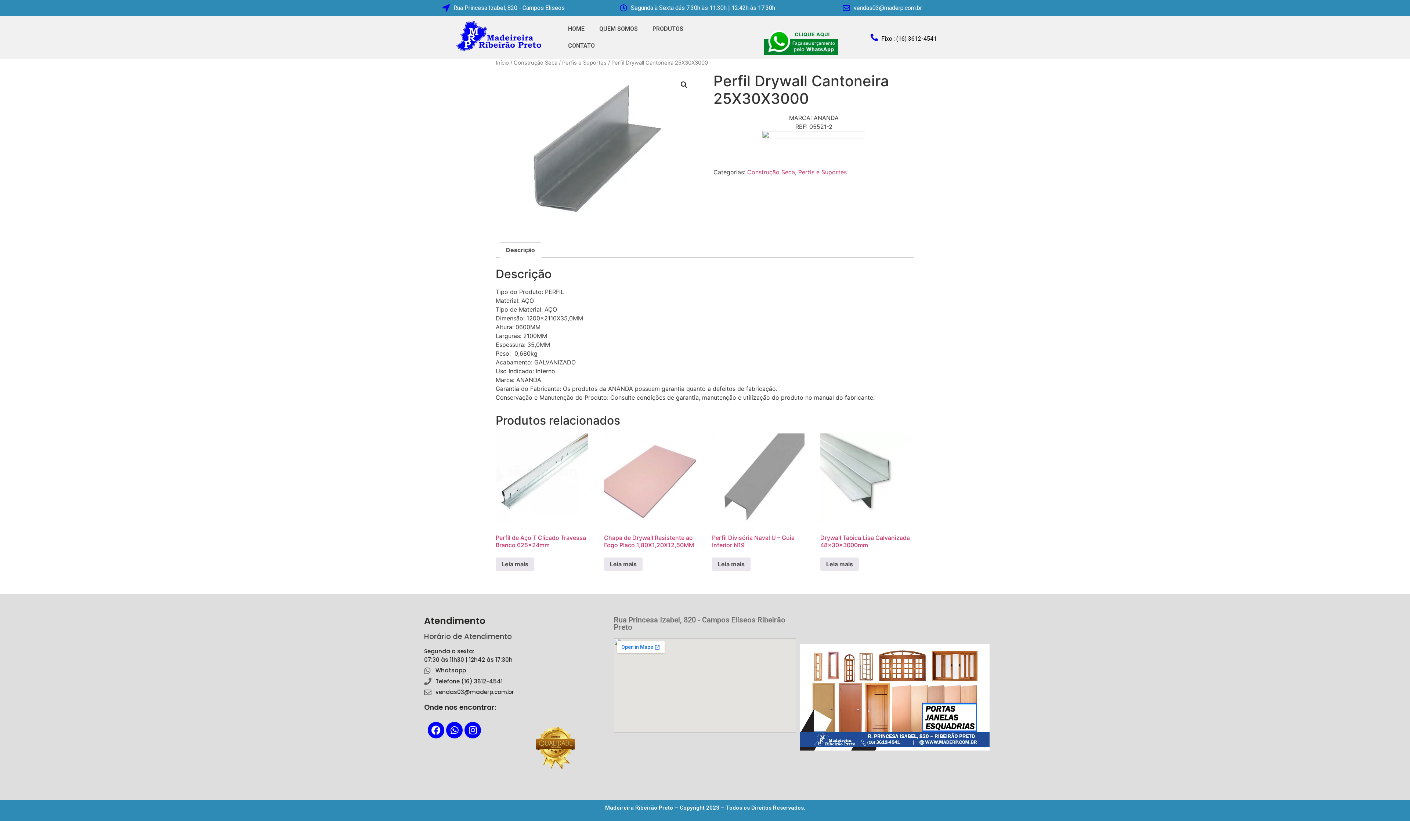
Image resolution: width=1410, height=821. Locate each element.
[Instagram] (472, 730)
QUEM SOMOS (618, 28)
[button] (684, 84)
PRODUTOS (667, 28)
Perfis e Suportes (584, 62)
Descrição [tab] (520, 250)
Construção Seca (535, 62)
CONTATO (581, 45)
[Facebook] (436, 730)
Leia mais (515, 564)
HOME (576, 28)
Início (502, 62)
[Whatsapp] (454, 730)
